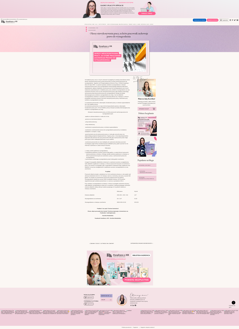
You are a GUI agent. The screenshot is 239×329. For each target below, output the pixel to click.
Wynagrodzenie (92, 30)
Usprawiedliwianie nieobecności (141, 243)
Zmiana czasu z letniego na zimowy (102, 243)
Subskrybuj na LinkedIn (199, 20)
